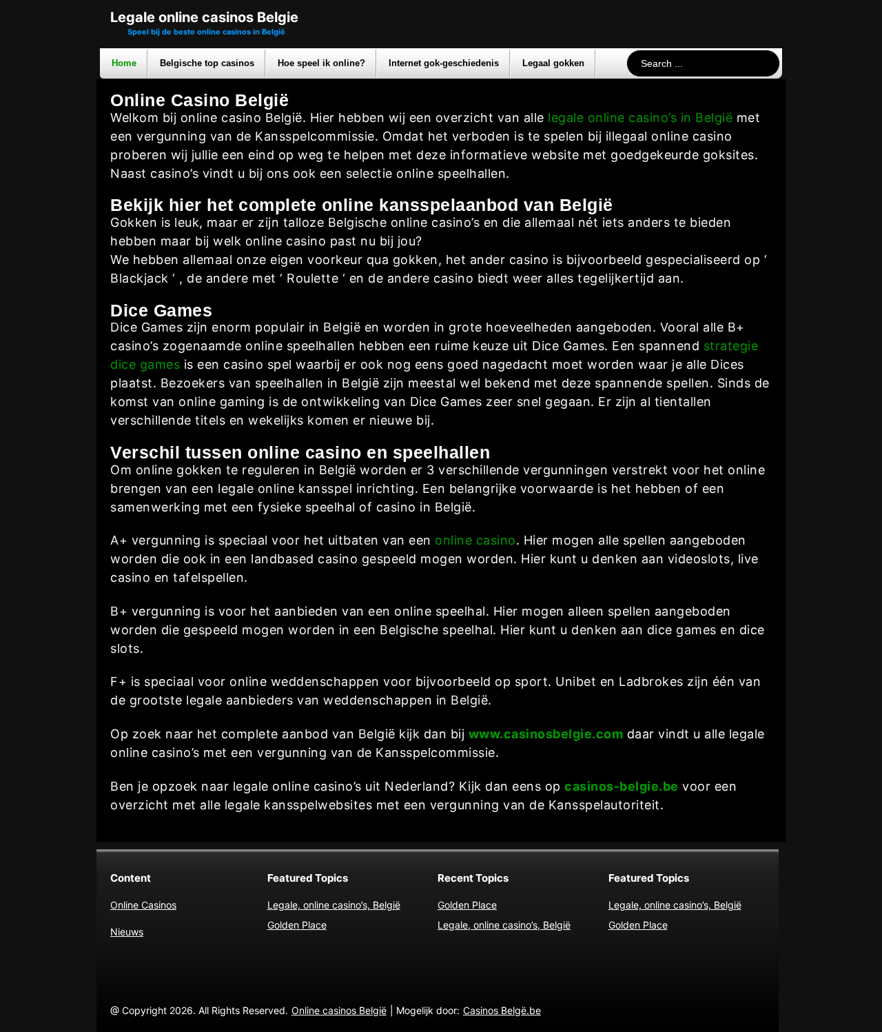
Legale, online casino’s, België (333, 905)
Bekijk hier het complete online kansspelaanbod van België (361, 204)
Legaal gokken (553, 63)
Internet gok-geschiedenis (444, 63)
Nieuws (126, 932)
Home (124, 63)
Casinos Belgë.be (502, 1010)
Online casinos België (339, 1010)
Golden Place (297, 925)
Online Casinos (143, 905)
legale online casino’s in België (640, 117)
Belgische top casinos (207, 63)
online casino (475, 540)
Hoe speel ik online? (321, 63)
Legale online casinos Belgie (204, 17)
